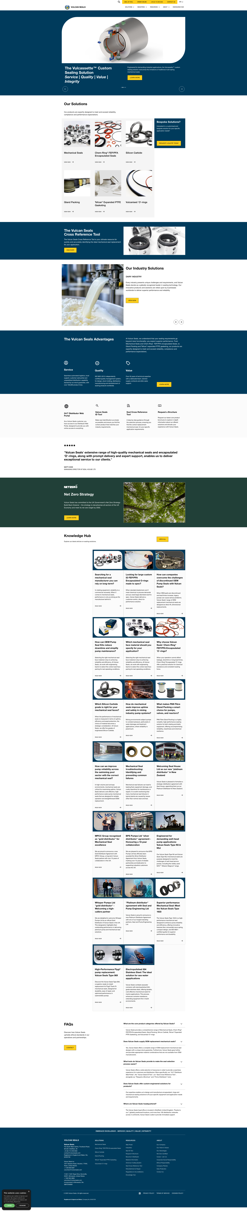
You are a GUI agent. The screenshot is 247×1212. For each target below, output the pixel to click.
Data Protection (161, 1169)
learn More (71, 518)
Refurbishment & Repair (133, 1169)
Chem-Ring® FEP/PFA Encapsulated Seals (108, 1148)
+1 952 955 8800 (69, 1178)
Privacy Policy (148, 1193)
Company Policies (162, 1166)
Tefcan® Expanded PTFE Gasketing (105, 1160)
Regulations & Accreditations (134, 1172)
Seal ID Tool (128, 2)
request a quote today (169, 143)
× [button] (28, 1191)
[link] (63, 2)
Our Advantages (162, 1150)
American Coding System (133, 1163)
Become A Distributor (132, 1157)
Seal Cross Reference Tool (134, 1166)
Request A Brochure (132, 1153)
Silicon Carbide (99, 1152)
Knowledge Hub (131, 1175)
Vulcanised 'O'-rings (101, 1163)
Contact (70, 1047)
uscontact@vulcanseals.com (73, 1170)
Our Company (161, 1144)
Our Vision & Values (163, 1147)
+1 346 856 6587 (69, 1168)
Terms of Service (163, 1193)
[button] (181, 2)
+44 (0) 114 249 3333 (157, 2)
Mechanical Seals (100, 1144)
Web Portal (129, 1144)
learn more (135, 77)
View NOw (132, 300)
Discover (70, 250)
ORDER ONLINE (142, 2)
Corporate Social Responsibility (166, 1160)
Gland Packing (99, 1156)
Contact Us (160, 1172)
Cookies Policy (177, 1193)
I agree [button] (9, 1205)
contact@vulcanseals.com (72, 1153)
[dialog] (16, 1199)
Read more (17, 1202)
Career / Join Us (162, 1157)
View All (162, 539)
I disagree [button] (22, 1205)
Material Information (132, 1160)
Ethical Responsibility (163, 1163)
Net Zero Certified (162, 1153)
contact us (171, 2)
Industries (129, 1147)
